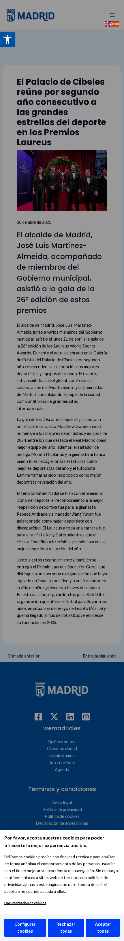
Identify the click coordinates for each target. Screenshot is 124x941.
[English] (108, 23)
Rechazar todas (66, 928)
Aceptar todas (103, 928)
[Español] (116, 23)
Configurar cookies (24, 928)
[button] (7, 39)
